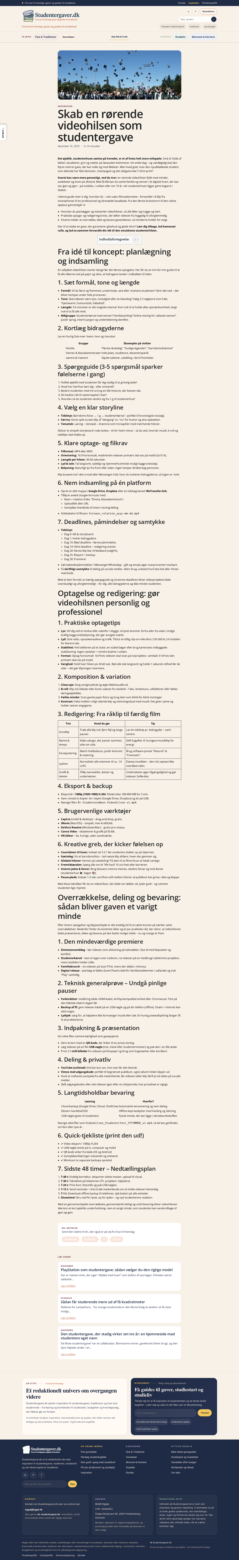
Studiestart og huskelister (184, 1457)
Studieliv (180, 36)
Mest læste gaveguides (183, 1451)
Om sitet (175, 1472)
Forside (182, 3)
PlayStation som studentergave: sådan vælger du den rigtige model (117, 1270)
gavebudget (209, 26)
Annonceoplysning (65, 1555)
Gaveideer (68, 36)
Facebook (71, 1239)
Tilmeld (205, 1413)
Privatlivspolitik (209, 3)
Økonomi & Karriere (203, 36)
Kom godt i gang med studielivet (98, 1462)
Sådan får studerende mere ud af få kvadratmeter (103, 1302)
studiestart (194, 26)
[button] (3, 132)
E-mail (116, 1239)
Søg (72, 1484)
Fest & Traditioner (45, 36)
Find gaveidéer (89, 1451)
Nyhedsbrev (208, 11)
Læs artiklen (68, 1286)
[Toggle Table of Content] (134, 240)
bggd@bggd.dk (33, 1509)
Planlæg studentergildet (93, 1457)
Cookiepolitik (46, 1555)
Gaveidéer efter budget (183, 1462)
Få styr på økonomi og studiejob (98, 1467)
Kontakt (81, 1555)
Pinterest (90, 1239)
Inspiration (193, 3)
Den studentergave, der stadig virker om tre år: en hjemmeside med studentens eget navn (118, 1336)
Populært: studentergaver (172, 26)
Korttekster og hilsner (182, 1467)
